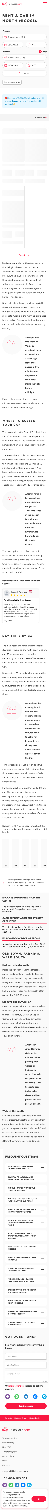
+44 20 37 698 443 (14, 1478)
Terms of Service (9, 1438)
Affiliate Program (9, 1452)
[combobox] (26, 37)
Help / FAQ (6, 1447)
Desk (4, 1461)
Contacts (6, 1465)
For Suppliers (8, 1456)
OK (39, 1499)
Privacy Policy (8, 1443)
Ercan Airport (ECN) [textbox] (16, 37)
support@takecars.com (15, 1471)
